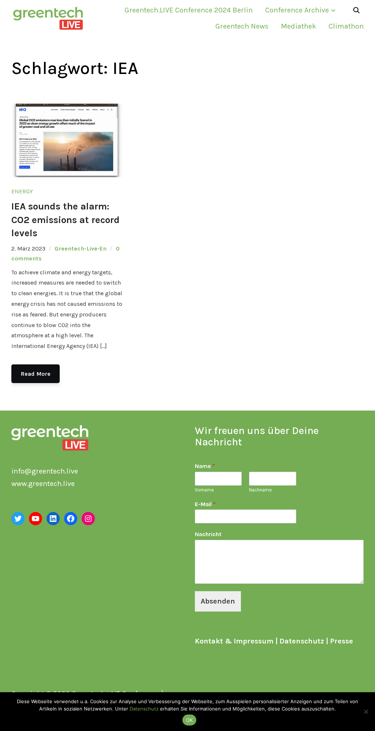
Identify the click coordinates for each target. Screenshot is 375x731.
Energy (22, 191)
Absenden (218, 601)
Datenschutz (301, 641)
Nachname (260, 490)
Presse (341, 641)
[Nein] (366, 711)
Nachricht (208, 534)
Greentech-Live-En (81, 248)
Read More (36, 373)
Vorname (204, 490)
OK (189, 720)
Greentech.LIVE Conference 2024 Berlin (189, 10)
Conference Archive (297, 10)
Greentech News (241, 26)
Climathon (346, 26)
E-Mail (205, 504)
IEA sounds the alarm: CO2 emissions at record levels (65, 220)
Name (205, 466)
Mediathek (298, 26)
